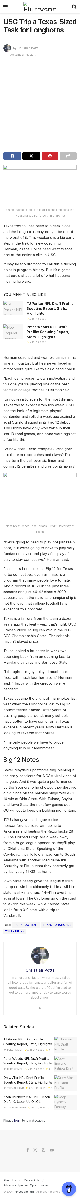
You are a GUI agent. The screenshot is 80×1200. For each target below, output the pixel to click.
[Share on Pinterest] (50, 156)
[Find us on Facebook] (27, 1150)
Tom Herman (15, 931)
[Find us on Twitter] (35, 1150)
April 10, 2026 (37, 319)
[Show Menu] (5, 6)
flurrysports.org (24, 1191)
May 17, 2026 (38, 1107)
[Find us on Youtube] (52, 1150)
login (17, 1120)
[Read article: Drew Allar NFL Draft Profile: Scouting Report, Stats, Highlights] (65, 1083)
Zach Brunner (16, 1107)
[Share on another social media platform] (68, 156)
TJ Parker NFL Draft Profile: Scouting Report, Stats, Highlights (50, 308)
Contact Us (32, 1180)
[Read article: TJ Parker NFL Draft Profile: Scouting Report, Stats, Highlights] (13, 308)
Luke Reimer (14, 1049)
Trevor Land (15, 1088)
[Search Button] (74, 6)
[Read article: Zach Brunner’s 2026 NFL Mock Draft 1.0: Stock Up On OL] (65, 1103)
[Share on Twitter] (31, 156)
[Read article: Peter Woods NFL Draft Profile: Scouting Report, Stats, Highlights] (13, 331)
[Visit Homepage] (39, 6)
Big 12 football (26, 924)
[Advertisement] (40, 106)
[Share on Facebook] (12, 156)
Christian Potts (27, 48)
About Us (9, 1180)
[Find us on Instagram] (43, 1150)
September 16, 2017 (22, 54)
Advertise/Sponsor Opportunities (26, 1185)
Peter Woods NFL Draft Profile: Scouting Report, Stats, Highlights (48, 332)
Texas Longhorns (57, 924)
